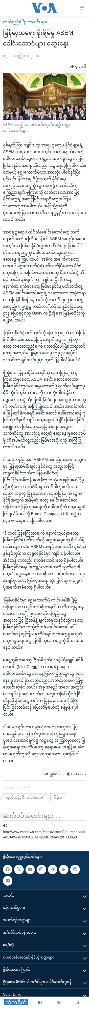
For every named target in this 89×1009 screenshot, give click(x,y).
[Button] (78, 66)
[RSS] (63, 869)
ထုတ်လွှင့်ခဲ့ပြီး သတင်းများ (25, 22)
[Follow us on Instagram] (41, 869)
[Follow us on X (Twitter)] (18, 869)
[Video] (39, 1003)
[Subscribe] (7, 881)
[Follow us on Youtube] (30, 869)
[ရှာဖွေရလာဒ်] (77, 1003)
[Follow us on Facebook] (7, 869)
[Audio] (58, 1003)
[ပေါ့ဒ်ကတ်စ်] (75, 869)
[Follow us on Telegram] (52, 869)
